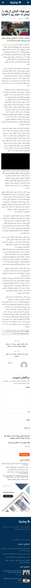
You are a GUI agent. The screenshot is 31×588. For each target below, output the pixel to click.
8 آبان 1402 (12, 18)
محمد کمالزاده (16, 333)
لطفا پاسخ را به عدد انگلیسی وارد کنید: (19, 443)
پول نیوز (10, 44)
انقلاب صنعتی (20, 331)
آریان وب (15, 540)
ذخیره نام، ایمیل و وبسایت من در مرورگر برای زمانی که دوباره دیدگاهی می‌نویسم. (17, 437)
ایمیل (27, 420)
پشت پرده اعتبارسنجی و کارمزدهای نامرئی (18, 469)
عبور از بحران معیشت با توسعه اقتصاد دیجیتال (17, 467)
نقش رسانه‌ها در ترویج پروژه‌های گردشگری (18, 479)
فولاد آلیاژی (9, 331)
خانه (29, 8)
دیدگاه (27, 387)
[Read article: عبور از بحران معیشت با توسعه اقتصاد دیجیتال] (26, 580)
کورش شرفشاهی (24, 333)
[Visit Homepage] (15, 2)
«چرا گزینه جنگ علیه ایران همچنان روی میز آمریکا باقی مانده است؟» (15, 464)
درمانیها (20, 18)
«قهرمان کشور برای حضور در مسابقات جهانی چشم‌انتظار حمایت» (17, 472)
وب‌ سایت (27, 428)
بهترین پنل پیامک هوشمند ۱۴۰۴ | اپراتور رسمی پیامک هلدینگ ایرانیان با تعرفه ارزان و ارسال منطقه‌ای (15, 476)
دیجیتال (14, 331)
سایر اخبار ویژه (23, 8)
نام (28, 412)
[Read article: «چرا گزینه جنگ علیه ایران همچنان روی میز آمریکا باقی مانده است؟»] (26, 572)
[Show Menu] (28, 2)
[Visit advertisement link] (15, 498)
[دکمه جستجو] (3, 2)
